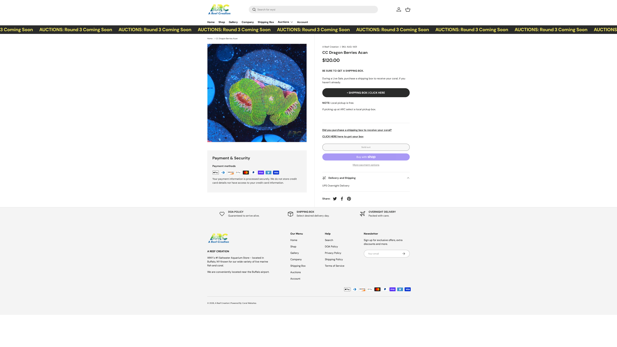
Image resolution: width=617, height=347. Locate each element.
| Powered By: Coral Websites (243, 303)
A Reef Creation (330, 46)
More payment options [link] (366, 165)
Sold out (366, 147)
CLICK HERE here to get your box (342, 136)
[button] (407, 9)
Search (329, 240)
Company (248, 22)
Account (302, 22)
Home (211, 22)
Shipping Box (266, 22)
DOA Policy (331, 246)
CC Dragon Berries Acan (227, 39)
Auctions (283, 22)
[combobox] (313, 9)
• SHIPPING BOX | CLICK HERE (366, 92)
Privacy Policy (333, 253)
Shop (222, 22)
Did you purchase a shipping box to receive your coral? (357, 130)
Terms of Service (334, 265)
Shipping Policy (334, 259)
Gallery (233, 22)
